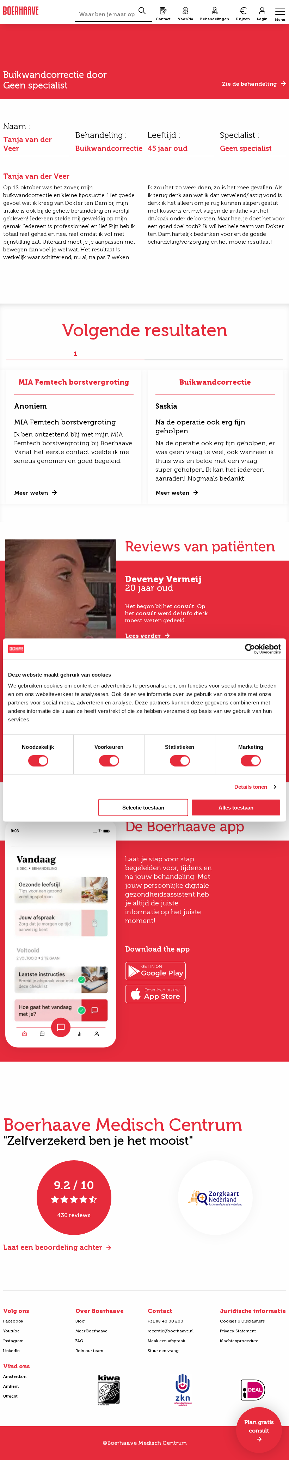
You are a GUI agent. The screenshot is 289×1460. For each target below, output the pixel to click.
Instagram (13, 1340)
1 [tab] (75, 354)
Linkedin (11, 1350)
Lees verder (143, 636)
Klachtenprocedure (239, 1340)
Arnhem (11, 1386)
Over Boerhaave (99, 1311)
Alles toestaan (236, 808)
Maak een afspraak (166, 1340)
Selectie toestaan (143, 808)
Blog (80, 1321)
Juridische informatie (253, 1311)
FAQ (79, 1340)
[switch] (109, 760)
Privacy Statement (238, 1330)
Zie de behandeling (249, 83)
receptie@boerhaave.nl (170, 1330)
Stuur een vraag (163, 1350)
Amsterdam (14, 1376)
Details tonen (250, 786)
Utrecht (10, 1396)
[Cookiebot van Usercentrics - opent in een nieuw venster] (250, 648)
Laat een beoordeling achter (52, 1247)
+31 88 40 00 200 (165, 1321)
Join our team (89, 1350)
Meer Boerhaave (91, 1330)
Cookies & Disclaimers (242, 1321)
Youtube (11, 1330)
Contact (160, 1311)
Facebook (13, 1321)
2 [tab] (213, 354)
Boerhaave (20, 11)
